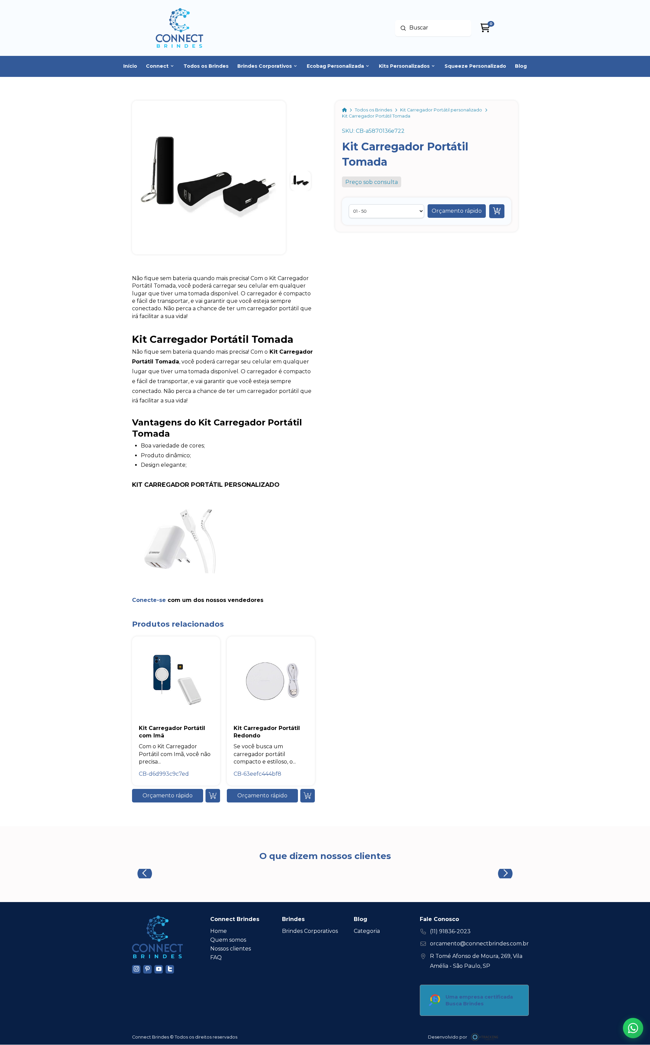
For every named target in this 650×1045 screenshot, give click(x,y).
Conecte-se (149, 600)
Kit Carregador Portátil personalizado (205, 484)
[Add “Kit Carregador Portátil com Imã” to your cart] (212, 795)
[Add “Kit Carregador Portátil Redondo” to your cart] (307, 795)
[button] (457, 211)
